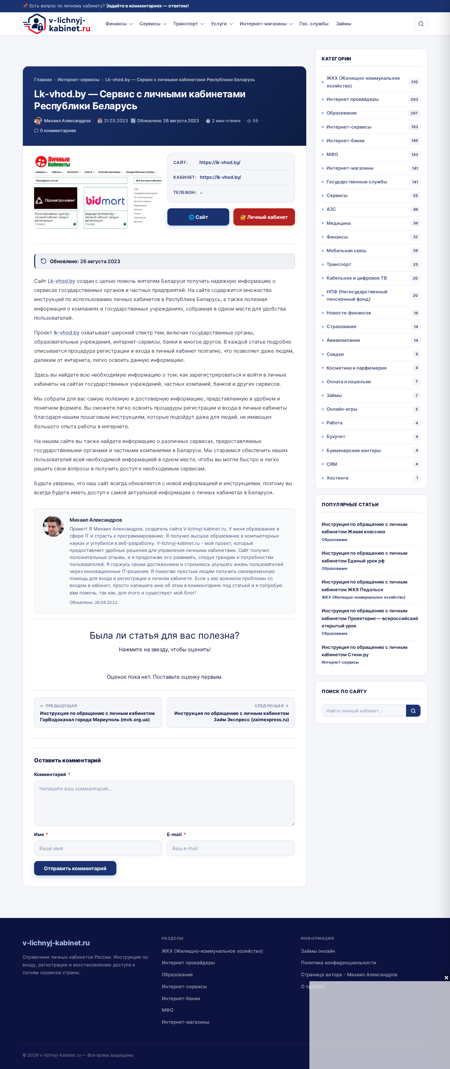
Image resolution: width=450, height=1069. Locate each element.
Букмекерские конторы (354, 450)
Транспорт (185, 23)
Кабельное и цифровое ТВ (357, 278)
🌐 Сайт (198, 217)
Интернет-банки (346, 140)
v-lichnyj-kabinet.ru (60, 1055)
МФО (332, 154)
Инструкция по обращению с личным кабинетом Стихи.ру (364, 650)
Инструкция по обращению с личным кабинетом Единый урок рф (364, 556)
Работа (334, 422)
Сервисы (150, 23)
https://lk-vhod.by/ (219, 162)
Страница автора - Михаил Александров (349, 974)
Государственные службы (357, 181)
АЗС (331, 209)
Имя (41, 834)
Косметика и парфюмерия (356, 368)
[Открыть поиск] (421, 24)
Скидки (335, 354)
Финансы (116, 23)
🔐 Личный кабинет (264, 217)
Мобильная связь (347, 250)
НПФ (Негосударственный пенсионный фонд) (357, 295)
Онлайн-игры (342, 409)
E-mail (176, 834)
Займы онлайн (318, 951)
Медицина (339, 223)
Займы (343, 23)
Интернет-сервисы (78, 79)
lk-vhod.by (66, 333)
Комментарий (52, 774)
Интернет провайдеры (353, 99)
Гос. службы (314, 23)
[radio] (140, 663)
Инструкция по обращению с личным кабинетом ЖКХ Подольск (364, 585)
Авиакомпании (343, 340)
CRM (332, 464)
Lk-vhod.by (61, 281)
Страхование (341, 326)
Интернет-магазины (263, 23)
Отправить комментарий (75, 868)
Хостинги (337, 478)
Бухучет (336, 436)
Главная (43, 79)
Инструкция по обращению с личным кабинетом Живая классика (364, 527)
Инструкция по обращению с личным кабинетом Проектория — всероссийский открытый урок (370, 618)
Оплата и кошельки (349, 381)
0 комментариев (58, 130)
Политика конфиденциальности (338, 962)
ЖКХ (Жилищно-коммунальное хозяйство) (363, 81)
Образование (342, 113)
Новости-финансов (349, 312)
